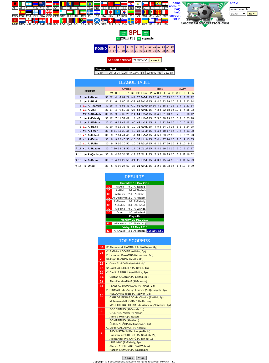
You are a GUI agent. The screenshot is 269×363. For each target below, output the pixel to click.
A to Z (234, 2)
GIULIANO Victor (120, 312)
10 (150, 46)
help (177, 12)
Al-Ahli (92, 109)
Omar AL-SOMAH (120, 263)
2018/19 (127, 38)
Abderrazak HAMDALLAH (125, 247)
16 (109, 50)
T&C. (173, 361)
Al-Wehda (94, 122)
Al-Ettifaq (93, 139)
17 (114, 50)
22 (136, 50)
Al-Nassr (93, 97)
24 (145, 50)
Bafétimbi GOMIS (120, 251)
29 (167, 50)
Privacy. (164, 361)
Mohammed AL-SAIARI (123, 301)
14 (167, 46)
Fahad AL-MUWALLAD (123, 285)
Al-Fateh (93, 130)
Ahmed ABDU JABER (123, 346)
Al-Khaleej (139, 223)
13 (163, 46)
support (174, 15)
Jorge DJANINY (119, 259)
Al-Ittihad (93, 135)
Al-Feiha (93, 143)
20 (127, 50)
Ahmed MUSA (118, 316)
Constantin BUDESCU (123, 335)
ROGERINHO (118, 309)
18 (118, 50)
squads (148, 38)
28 (163, 50)
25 (150, 50)
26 (154, 50)
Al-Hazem (94, 148)
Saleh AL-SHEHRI (120, 267)
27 (159, 50)
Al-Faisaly (94, 118)
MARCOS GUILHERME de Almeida (131, 305)
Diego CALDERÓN (121, 327)
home (176, 2)
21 (132, 50)
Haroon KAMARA (120, 349)
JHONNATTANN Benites (124, 331)
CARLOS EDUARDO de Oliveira (129, 297)
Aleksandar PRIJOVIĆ (123, 338)
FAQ (177, 9)
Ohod (91, 165)
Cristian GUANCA (120, 276)
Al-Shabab (94, 114)
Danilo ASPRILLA (120, 272)
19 (123, 50)
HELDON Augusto (120, 293)
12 (159, 46)
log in (176, 18)
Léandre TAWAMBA (121, 255)
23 (141, 50)
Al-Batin (93, 160)
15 (172, 46)
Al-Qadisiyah (96, 154)
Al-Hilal (92, 101)
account (174, 6)
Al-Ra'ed (93, 126)
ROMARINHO (118, 320)
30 (172, 50)
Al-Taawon (94, 105)
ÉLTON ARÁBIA (119, 323)
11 (154, 46)
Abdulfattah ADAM (121, 281)
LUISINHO (116, 342)
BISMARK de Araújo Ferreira (127, 290)
